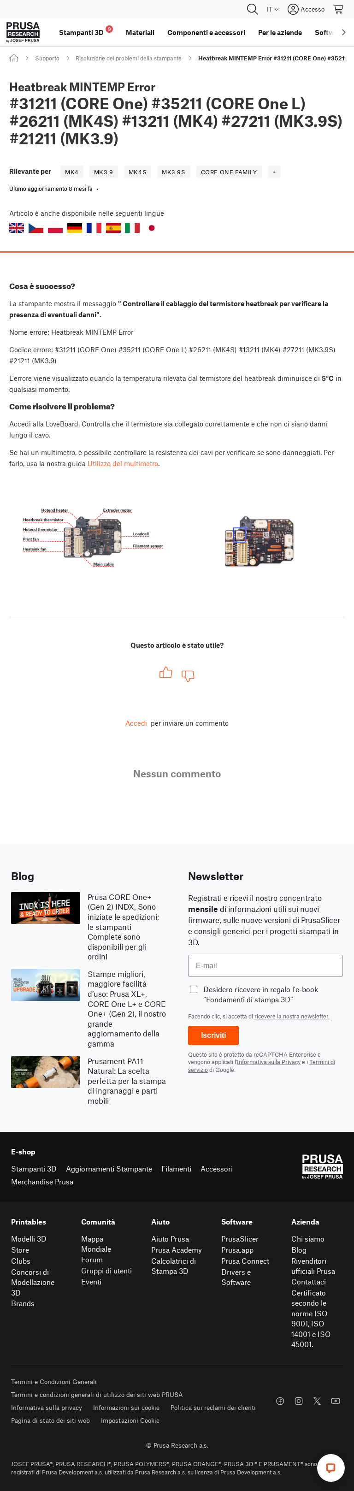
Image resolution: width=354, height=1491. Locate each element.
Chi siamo (307, 1238)
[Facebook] (280, 1401)
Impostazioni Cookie (130, 1420)
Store (20, 1249)
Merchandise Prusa (42, 1181)
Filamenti (176, 1168)
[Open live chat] (331, 1468)
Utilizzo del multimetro (123, 463)
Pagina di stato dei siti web (50, 1420)
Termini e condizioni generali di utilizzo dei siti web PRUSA (97, 1394)
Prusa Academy (176, 1249)
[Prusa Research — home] (23, 32)
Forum (92, 1259)
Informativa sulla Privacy (269, 1061)
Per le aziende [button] (280, 32)
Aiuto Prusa (170, 1238)
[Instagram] (298, 1401)
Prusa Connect (245, 1260)
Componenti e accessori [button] (206, 32)
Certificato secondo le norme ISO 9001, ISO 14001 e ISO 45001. (310, 1318)
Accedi (136, 723)
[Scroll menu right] (344, 32)
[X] (317, 1401)
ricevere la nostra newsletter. (292, 1016)
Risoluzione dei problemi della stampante (129, 58)
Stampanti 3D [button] (85, 31)
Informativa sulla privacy (46, 1407)
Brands (23, 1303)
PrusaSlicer (240, 1238)
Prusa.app (237, 1249)
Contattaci (308, 1281)
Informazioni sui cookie (126, 1407)
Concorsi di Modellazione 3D (32, 1282)
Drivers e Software (236, 1277)
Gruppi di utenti (106, 1270)
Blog (299, 1249)
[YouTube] (335, 1401)
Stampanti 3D (34, 1168)
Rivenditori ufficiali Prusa (313, 1266)
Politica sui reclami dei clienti (213, 1407)
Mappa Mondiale (96, 1244)
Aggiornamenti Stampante (109, 1168)
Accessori (217, 1168)
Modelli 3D (29, 1238)
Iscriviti (213, 1035)
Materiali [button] (140, 32)
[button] (16, 228)
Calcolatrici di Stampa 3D (173, 1266)
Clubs (20, 1260)
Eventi (91, 1281)
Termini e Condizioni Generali (54, 1381)
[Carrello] (339, 9)
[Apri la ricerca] (252, 9)
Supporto (47, 58)
